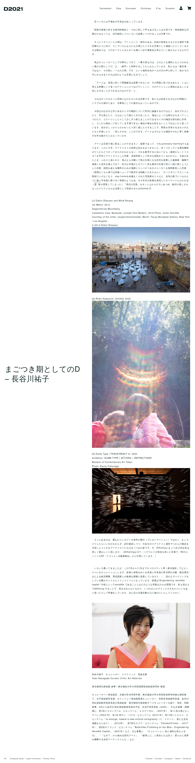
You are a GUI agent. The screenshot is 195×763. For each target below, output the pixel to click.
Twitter (178, 759)
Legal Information (33, 759)
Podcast (149, 759)
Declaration (106, 8)
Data (118, 8)
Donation (170, 8)
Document (131, 8)
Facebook (187, 759)
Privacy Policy (49, 759)
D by (158, 8)
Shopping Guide (17, 759)
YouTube (158, 759)
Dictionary (146, 8)
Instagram (168, 759)
